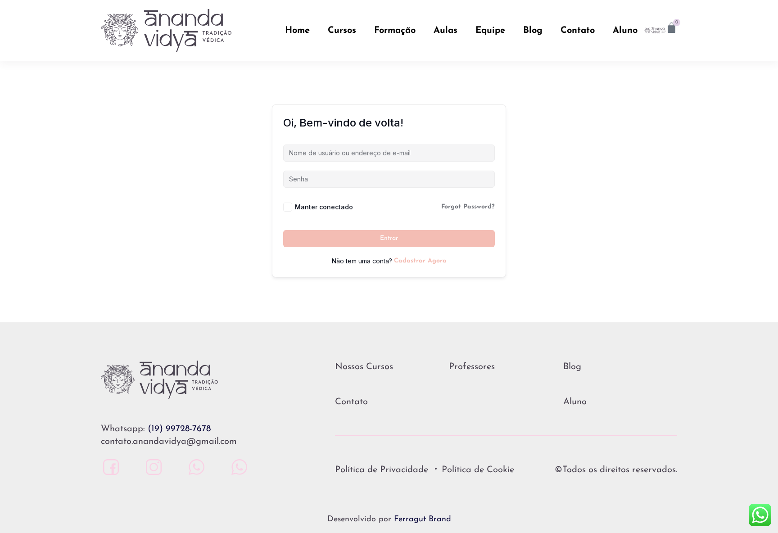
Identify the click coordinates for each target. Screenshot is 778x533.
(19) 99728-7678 (179, 429)
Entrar (389, 238)
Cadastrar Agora (420, 260)
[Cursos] (237, 467)
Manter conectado (324, 207)
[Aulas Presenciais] (194, 467)
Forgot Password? (468, 206)
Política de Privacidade (381, 469)
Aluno (625, 30)
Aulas (445, 30)
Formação (395, 30)
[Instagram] (151, 467)
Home (297, 30)
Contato (578, 30)
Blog (533, 30)
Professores (472, 366)
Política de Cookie (478, 469)
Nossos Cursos (364, 366)
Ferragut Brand (422, 519)
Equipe (490, 30)
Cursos (342, 30)
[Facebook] (109, 467)
